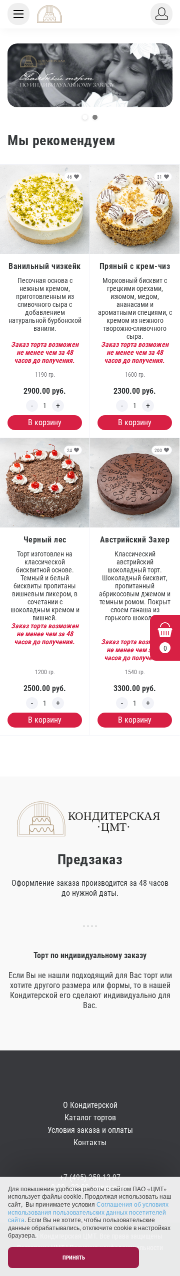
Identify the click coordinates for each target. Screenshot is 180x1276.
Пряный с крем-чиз (135, 266)
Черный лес (45, 539)
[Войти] (161, 14)
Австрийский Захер (135, 539)
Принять (73, 1258)
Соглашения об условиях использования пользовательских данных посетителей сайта (88, 1212)
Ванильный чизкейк (44, 266)
